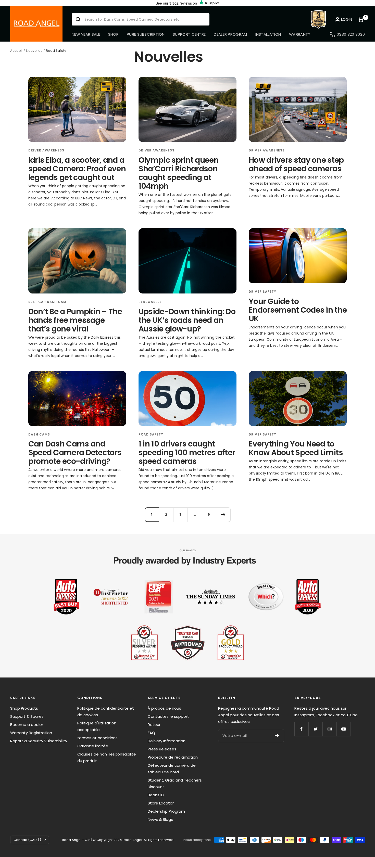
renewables (150, 302)
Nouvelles (34, 50)
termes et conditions (97, 737)
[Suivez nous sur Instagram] (329, 729)
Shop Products (24, 708)
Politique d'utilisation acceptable (96, 726)
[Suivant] (223, 514)
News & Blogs (160, 819)
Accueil (16, 50)
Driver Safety (262, 291)
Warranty (299, 34)
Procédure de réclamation (173, 757)
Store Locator (161, 803)
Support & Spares (27, 716)
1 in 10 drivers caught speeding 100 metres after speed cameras (187, 452)
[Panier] (361, 19)
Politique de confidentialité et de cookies (105, 712)
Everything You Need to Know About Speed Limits (296, 448)
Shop (113, 34)
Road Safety (151, 434)
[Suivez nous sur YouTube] (343, 729)
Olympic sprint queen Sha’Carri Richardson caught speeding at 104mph (179, 173)
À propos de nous (164, 708)
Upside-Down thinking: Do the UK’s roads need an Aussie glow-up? (187, 320)
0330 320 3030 (351, 34)
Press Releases (162, 749)
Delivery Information (166, 741)
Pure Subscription (146, 34)
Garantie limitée (92, 746)
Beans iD (156, 795)
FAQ (151, 732)
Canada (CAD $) (27, 839)
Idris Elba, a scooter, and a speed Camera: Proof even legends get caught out (77, 169)
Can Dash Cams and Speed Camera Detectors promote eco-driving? (75, 452)
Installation (268, 34)
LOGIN (346, 19)
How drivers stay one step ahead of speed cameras (296, 164)
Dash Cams (39, 434)
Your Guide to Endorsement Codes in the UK (298, 310)
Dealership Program (166, 811)
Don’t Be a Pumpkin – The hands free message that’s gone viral (75, 320)
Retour (154, 724)
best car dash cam (47, 302)
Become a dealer (26, 724)
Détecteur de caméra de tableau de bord (172, 769)
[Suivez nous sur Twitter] (315, 729)
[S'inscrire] (277, 735)
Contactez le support (168, 716)
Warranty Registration (31, 732)
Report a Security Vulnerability (38, 741)
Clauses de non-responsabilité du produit (106, 757)
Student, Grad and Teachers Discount (175, 783)
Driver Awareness (46, 150)
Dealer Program (230, 34)
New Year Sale (86, 34)
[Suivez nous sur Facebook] (301, 729)
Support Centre (189, 34)
